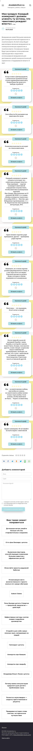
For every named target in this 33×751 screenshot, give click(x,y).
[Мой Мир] (21, 90)
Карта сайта (6, 738)
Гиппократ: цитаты (16, 645)
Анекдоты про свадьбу (16, 664)
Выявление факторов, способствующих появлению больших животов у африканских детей (16, 555)
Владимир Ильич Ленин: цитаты (16, 674)
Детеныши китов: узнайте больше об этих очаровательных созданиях (16, 531)
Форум (4, 727)
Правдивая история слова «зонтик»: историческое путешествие (16, 713)
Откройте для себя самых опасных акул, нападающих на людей (17, 633)
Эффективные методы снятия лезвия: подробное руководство (16, 619)
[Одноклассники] (14, 90)
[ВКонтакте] (12, 90)
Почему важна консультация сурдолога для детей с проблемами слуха (16, 686)
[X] (19, 90)
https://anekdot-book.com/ (22, 735)
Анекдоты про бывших (16, 654)
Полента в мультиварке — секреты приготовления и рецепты (16, 699)
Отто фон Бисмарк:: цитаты (16, 542)
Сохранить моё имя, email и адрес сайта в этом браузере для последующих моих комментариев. (16, 503)
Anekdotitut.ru (16, 5)
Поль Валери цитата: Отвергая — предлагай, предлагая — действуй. (16, 605)
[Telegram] (16, 90)
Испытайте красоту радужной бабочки (16, 569)
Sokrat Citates (16, 593)
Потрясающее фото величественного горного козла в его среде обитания (16, 582)
